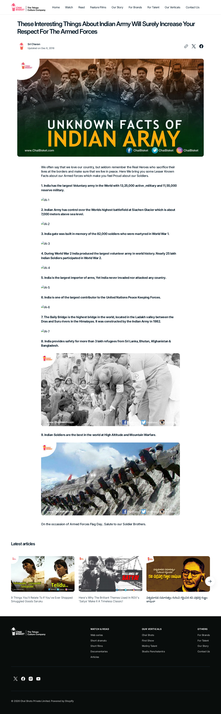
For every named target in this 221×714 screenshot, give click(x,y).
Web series (96, 635)
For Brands (204, 635)
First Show (148, 640)
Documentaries (99, 651)
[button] (210, 581)
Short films (96, 645)
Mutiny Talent (149, 645)
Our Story (203, 645)
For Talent (203, 640)
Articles (94, 656)
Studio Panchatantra (153, 651)
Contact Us (204, 651)
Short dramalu (98, 640)
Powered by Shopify (62, 700)
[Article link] (43, 581)
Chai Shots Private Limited (35, 700)
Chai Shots (148, 635)
